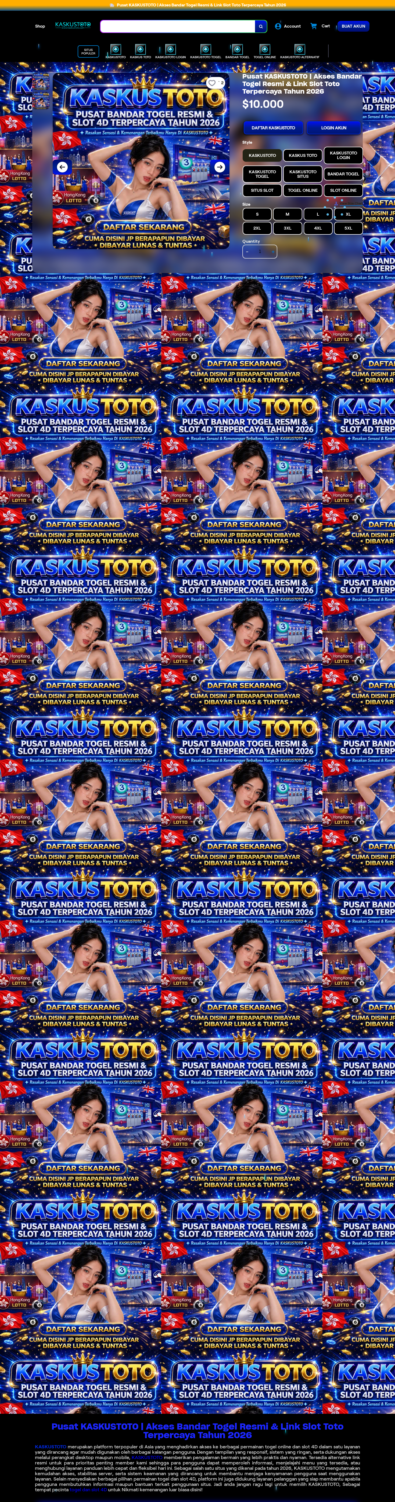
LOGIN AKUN (333, 128)
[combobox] (177, 26)
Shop (40, 26)
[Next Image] (219, 167)
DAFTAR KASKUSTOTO (273, 128)
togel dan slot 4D (88, 1489)
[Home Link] (73, 26)
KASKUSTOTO (50, 1446)
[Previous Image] (62, 167)
